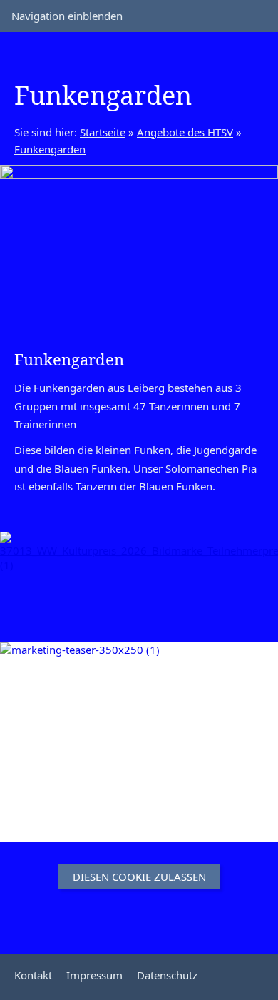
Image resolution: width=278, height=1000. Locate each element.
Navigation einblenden (67, 16)
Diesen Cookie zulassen (139, 876)
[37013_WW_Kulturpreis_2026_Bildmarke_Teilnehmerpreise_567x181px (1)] (139, 576)
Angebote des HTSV (185, 132)
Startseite (102, 132)
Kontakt (33, 975)
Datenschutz (167, 975)
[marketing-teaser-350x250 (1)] (139, 742)
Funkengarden (50, 149)
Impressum (94, 975)
